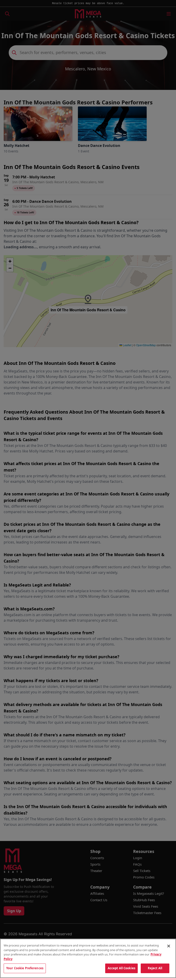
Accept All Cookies (121, 968)
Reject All (155, 968)
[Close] (169, 946)
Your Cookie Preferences (24, 968)
